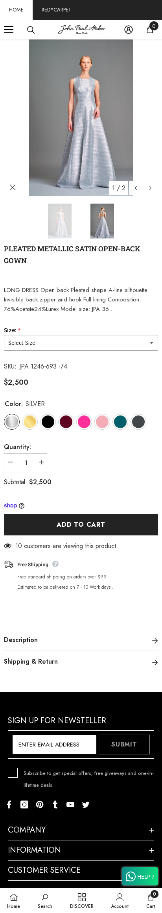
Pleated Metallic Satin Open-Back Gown (72, 254)
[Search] (31, 30)
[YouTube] (70, 804)
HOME (16, 9)
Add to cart (81, 524)
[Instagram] (24, 804)
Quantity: (17, 446)
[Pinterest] (39, 804)
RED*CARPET (57, 9)
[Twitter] (85, 804)
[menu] (8, 29)
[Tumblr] (55, 804)
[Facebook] (9, 804)
